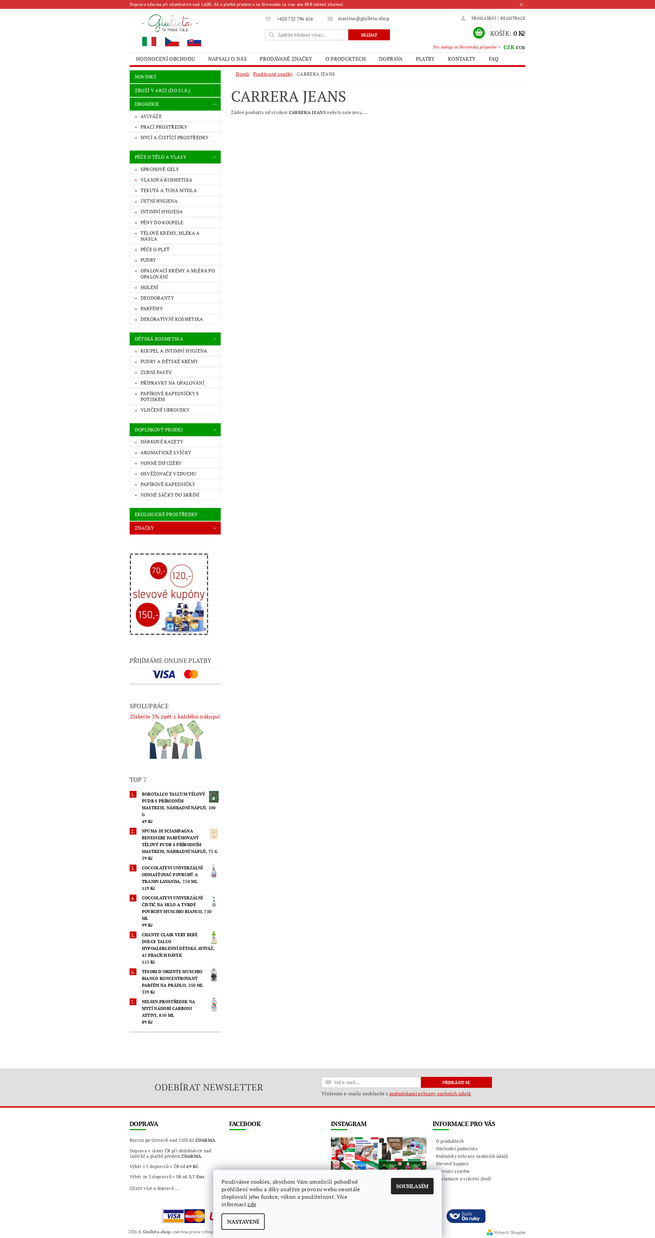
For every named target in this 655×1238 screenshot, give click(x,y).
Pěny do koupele (162, 222)
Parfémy (152, 308)
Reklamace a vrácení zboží (463, 1179)
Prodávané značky (286, 58)
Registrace (512, 18)
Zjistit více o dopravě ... (154, 1188)
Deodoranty (157, 298)
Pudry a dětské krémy (169, 361)
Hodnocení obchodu (165, 58)
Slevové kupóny (452, 1164)
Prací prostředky (164, 127)
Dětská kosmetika (159, 339)
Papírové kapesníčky (168, 484)
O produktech (345, 58)
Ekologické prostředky (166, 514)
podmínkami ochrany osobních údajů (430, 1093)
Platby (425, 58)
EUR (520, 47)
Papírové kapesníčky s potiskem (170, 396)
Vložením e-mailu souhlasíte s (396, 1093)
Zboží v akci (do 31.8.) (162, 90)
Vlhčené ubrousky (165, 410)
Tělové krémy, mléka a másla (170, 236)
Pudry (148, 260)
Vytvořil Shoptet (509, 1232)
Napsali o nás (227, 58)
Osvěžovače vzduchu (168, 473)
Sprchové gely (160, 169)
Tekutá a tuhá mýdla (169, 190)
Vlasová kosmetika (166, 179)
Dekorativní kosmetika (172, 319)
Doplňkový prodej (159, 429)
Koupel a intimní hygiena (174, 350)
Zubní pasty (156, 372)
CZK (509, 47)
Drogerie (147, 104)
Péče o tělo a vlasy (160, 157)
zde (251, 1204)
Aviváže (151, 116)
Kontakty (462, 58)
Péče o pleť (155, 249)
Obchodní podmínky (457, 1148)
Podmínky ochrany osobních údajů (472, 1156)
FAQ (493, 58)
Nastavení (243, 1221)
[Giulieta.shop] (196, 29)
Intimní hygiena (162, 211)
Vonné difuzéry (161, 463)
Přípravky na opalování (172, 383)
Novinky (146, 76)
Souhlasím (412, 1186)
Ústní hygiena (159, 201)
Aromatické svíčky (166, 452)
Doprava (391, 58)
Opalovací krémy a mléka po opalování (178, 273)
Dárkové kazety (162, 441)
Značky (144, 528)
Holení (150, 287)
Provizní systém (453, 1171)
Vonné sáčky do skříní (170, 495)
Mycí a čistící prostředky (175, 137)
